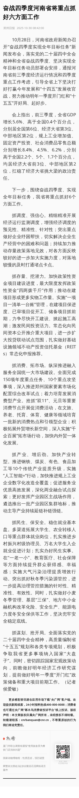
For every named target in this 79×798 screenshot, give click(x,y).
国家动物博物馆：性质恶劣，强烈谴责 (23, 758)
